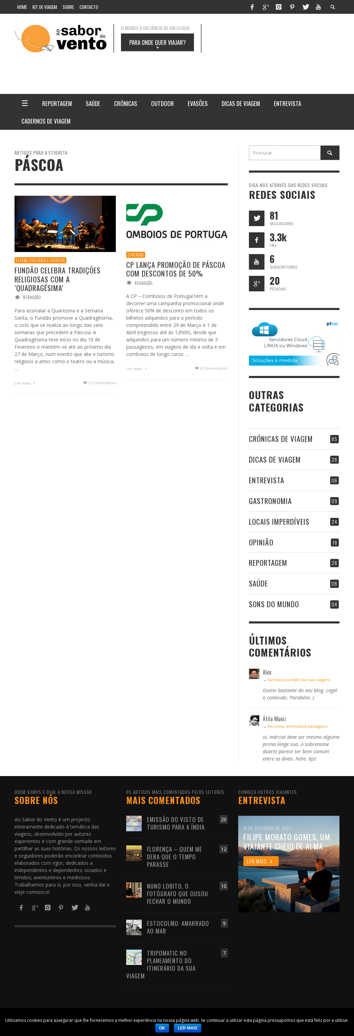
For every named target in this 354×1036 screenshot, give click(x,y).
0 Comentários (102, 382)
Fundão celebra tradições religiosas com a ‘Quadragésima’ (58, 279)
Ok (162, 1028)
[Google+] (265, 7)
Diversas (136, 255)
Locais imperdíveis (279, 521)
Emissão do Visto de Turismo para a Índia (176, 823)
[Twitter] (305, 7)
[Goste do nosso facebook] (256, 240)
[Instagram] (278, 7)
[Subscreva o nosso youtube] (256, 262)
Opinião (261, 542)
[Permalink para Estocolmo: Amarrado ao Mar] (134, 926)
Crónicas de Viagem (281, 438)
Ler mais (23, 383)
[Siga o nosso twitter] (256, 218)
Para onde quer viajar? (157, 44)
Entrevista (266, 480)
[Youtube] (318, 7)
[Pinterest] (292, 7)
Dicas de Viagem (275, 459)
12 (223, 849)
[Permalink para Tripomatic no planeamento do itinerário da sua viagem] (134, 956)
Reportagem (268, 562)
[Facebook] (252, 7)
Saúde (258, 583)
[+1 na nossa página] (256, 283)
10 (223, 886)
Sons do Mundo (274, 604)
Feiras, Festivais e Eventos (40, 260)
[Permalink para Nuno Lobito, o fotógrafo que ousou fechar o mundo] (134, 889)
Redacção (32, 297)
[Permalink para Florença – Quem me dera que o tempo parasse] (134, 852)
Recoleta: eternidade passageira (297, 726)
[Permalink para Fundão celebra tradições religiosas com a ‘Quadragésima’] (65, 223)
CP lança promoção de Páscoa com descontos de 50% (175, 269)
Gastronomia (270, 500)
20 (223, 819)
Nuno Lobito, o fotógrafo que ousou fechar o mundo (177, 894)
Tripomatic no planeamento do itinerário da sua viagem (161, 964)
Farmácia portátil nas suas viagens (299, 679)
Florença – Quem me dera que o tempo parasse (174, 857)
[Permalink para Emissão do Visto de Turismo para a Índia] (134, 823)
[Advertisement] (242, 67)
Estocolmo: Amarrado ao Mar (178, 927)
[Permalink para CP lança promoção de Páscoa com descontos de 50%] (176, 220)
